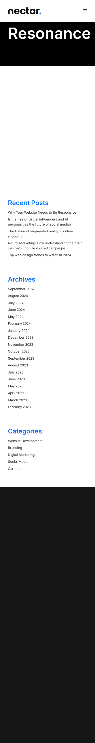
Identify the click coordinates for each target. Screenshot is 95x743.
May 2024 (16, 317)
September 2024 (21, 289)
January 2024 (19, 331)
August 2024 (18, 296)
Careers (14, 469)
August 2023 (18, 365)
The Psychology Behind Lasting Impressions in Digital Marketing (46, 143)
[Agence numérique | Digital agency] (24, 11)
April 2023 (16, 393)
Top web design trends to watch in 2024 (39, 255)
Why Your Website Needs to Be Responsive (42, 212)
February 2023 (19, 407)
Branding (15, 448)
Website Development (25, 441)
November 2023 (20, 344)
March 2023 (17, 400)
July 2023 (15, 372)
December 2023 (20, 337)
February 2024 (19, 323)
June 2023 (16, 379)
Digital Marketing (21, 455)
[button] (85, 11)
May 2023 (15, 386)
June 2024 (16, 310)
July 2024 (16, 303)
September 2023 (21, 358)
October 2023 (19, 351)
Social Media (18, 461)
